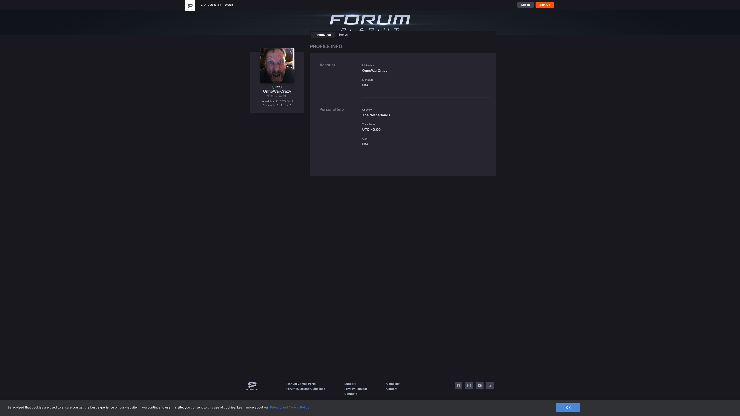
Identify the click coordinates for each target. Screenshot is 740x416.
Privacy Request (355, 389)
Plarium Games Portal (301, 384)
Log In (525, 4)
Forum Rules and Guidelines (305, 389)
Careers (391, 389)
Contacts (350, 394)
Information (323, 34)
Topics (343, 34)
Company (392, 384)
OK (568, 407)
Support (350, 384)
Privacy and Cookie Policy (289, 407)
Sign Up (544, 4)
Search (229, 4)
